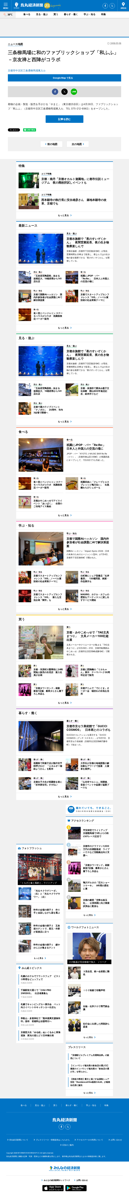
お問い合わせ (116, 1140)
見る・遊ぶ (42, 14)
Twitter (112, 5)
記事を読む (64, 119)
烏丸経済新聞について (18, 1140)
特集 (103, 14)
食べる (26, 14)
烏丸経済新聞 (28, 5)
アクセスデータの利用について (90, 1140)
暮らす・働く (71, 14)
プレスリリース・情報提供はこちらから (53, 1140)
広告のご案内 (68, 1145)
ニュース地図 (15, 44)
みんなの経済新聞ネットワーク (64, 1168)
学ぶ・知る (89, 14)
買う (55, 14)
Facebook (105, 5)
